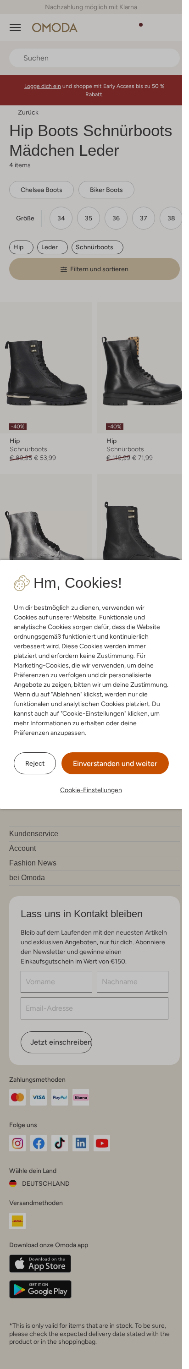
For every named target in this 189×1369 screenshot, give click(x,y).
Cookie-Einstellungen (91, 790)
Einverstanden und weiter (115, 763)
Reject (34, 763)
